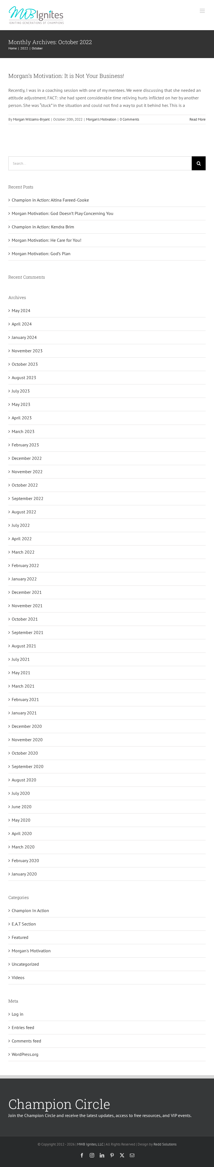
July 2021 (21, 659)
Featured (20, 937)
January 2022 (24, 579)
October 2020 (25, 753)
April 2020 (22, 833)
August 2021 (24, 646)
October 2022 (25, 485)
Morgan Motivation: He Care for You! (46, 240)
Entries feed (23, 1027)
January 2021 (24, 713)
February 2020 (25, 860)
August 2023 (24, 377)
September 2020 (27, 766)
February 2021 (25, 699)
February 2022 (25, 565)
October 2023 (25, 364)
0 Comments (129, 119)
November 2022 (27, 471)
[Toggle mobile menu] (203, 11)
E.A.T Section (24, 924)
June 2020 (21, 806)
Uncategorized (25, 964)
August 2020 (24, 780)
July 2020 (21, 793)
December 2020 (27, 726)
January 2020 (24, 874)
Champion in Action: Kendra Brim (43, 226)
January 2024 (24, 337)
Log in (17, 1014)
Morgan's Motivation (101, 119)
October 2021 (25, 619)
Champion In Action (30, 910)
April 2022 (22, 538)
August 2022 (24, 512)
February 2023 (25, 445)
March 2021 (23, 686)
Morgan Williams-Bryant (31, 119)
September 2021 (27, 632)
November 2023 (27, 350)
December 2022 (27, 458)
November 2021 (27, 605)
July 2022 (21, 525)
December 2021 (27, 592)
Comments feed (26, 1041)
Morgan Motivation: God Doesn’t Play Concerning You (62, 213)
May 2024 (21, 310)
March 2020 (23, 847)
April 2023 (22, 417)
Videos (18, 977)
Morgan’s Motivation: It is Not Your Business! (66, 75)
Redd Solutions (165, 1144)
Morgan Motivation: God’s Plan (41, 253)
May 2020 (21, 820)
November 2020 (27, 739)
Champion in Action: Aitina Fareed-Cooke (50, 200)
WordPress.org (25, 1054)
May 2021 (21, 672)
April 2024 (22, 324)
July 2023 (21, 391)
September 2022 (27, 498)
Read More (197, 119)
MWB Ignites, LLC (90, 1144)
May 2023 (21, 404)
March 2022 (23, 552)
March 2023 (23, 431)
